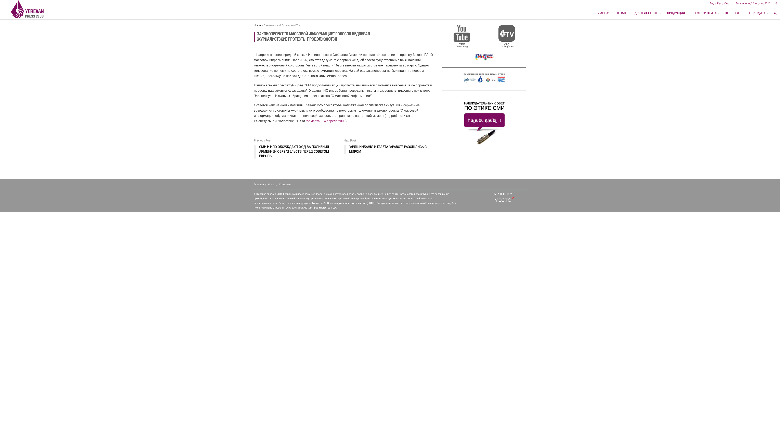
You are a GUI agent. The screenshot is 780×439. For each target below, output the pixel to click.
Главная (603, 13)
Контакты (285, 184)
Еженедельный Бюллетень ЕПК (282, 25)
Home (257, 25)
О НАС (621, 13)
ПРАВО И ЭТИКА (705, 13)
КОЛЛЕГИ (732, 13)
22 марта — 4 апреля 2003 (326, 121)
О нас (271, 184)
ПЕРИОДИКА (757, 13)
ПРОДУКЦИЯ (676, 13)
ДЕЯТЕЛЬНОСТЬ (646, 13)
